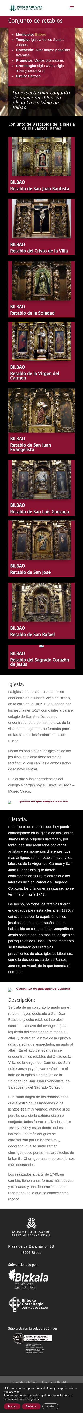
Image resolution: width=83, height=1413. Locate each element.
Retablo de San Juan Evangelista (30, 447)
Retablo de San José (30, 572)
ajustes (34, 1399)
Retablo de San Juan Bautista (39, 189)
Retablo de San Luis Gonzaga (39, 512)
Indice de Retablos (24, 1382)
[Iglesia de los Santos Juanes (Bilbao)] (41, 801)
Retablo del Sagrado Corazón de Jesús (39, 662)
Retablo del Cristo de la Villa (39, 251)
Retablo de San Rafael (32, 634)
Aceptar (12, 1406)
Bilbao (40, 34)
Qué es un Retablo (55, 1382)
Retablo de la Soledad (32, 313)
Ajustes (50, 1406)
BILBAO (17, 182)
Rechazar (31, 1406)
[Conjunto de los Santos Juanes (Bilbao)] (41, 988)
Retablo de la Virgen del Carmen (34, 376)
